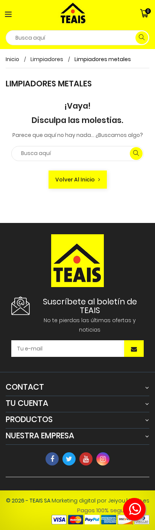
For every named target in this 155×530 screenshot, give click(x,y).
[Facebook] (52, 458)
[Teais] (77, 260)
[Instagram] (102, 458)
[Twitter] (69, 458)
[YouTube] (86, 458)
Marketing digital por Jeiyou (88, 500)
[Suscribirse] (134, 349)
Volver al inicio (76, 179)
